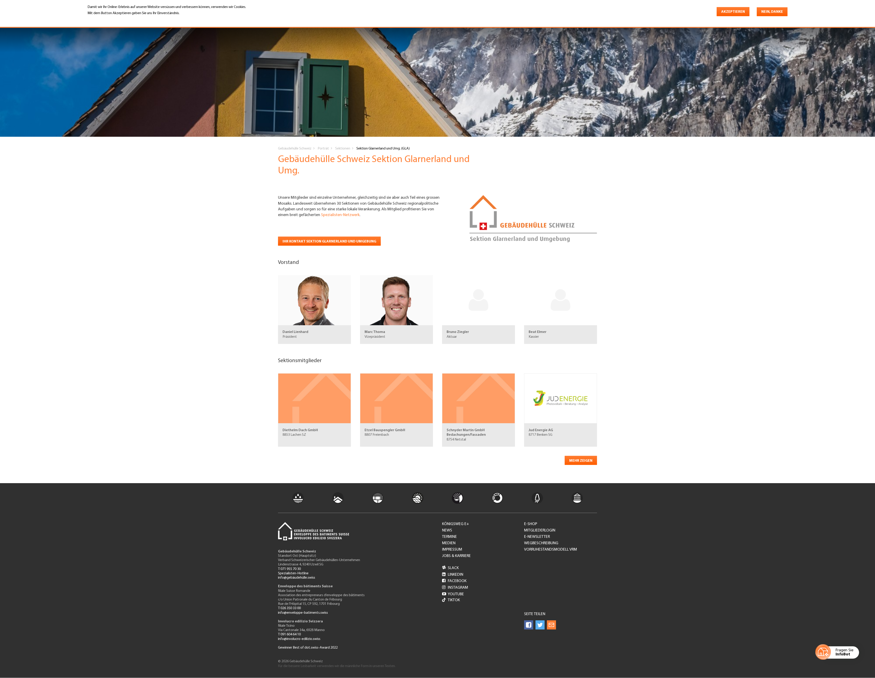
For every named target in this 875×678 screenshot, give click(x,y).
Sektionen (342, 148)
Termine (449, 537)
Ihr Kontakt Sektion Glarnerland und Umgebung (329, 241)
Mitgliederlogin (539, 530)
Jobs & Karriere (456, 556)
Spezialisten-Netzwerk (340, 215)
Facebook (454, 581)
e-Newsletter (537, 537)
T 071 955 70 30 (289, 569)
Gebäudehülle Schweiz (294, 148)
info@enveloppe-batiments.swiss (303, 613)
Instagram (455, 588)
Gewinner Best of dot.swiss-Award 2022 (308, 648)
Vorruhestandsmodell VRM (550, 550)
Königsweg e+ (455, 524)
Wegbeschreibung (541, 543)
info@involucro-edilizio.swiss (299, 639)
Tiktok (454, 600)
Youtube (453, 594)
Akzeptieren (733, 12)
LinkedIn (452, 575)
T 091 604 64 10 (289, 634)
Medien (449, 543)
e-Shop (530, 524)
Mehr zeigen (580, 461)
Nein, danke (772, 12)
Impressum (452, 550)
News (447, 530)
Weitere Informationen (107, 20)
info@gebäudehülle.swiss (296, 578)
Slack (450, 568)
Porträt (323, 148)
